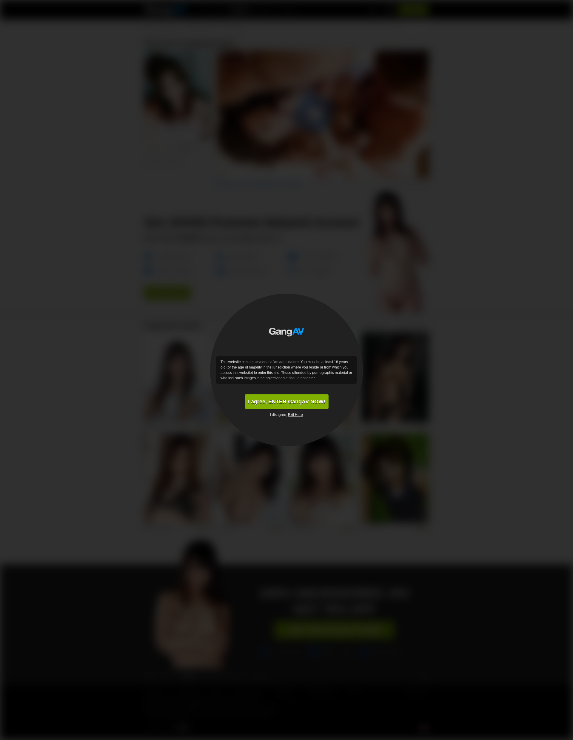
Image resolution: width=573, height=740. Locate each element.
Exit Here (295, 415)
